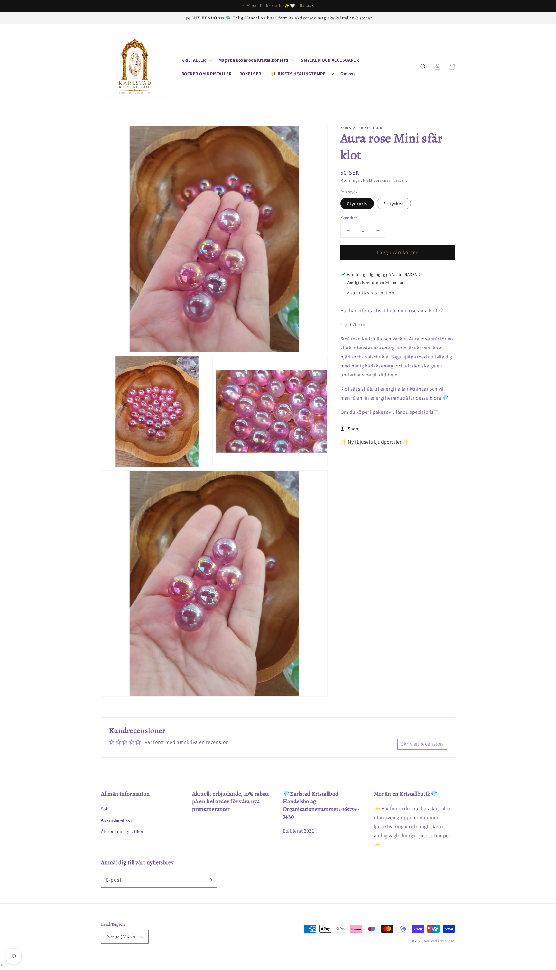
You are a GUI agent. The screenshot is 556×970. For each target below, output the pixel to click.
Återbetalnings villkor (122, 831)
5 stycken (394, 203)
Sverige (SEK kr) (120, 936)
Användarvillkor (116, 820)
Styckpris (357, 203)
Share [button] (354, 428)
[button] (423, 67)
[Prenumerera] (210, 880)
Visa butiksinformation (370, 292)
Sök (104, 808)
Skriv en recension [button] (422, 743)
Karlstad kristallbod (439, 941)
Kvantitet (348, 218)
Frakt (368, 180)
